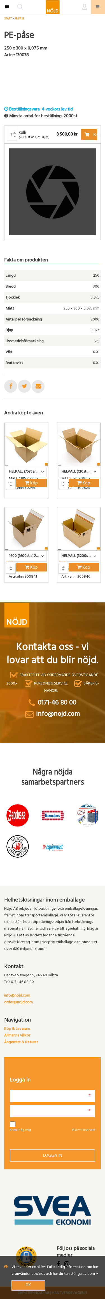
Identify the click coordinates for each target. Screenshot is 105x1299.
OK (28, 1285)
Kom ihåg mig (20, 1130)
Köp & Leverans (17, 1029)
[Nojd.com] (52, 7)
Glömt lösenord (83, 1130)
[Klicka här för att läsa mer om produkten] (26, 445)
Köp (94, 135)
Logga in (52, 1156)
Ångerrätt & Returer (21, 1042)
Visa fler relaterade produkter (37, 597)
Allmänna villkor (17, 1036)
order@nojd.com (18, 1002)
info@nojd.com (17, 996)
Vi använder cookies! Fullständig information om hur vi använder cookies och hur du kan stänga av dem (54, 1271)
